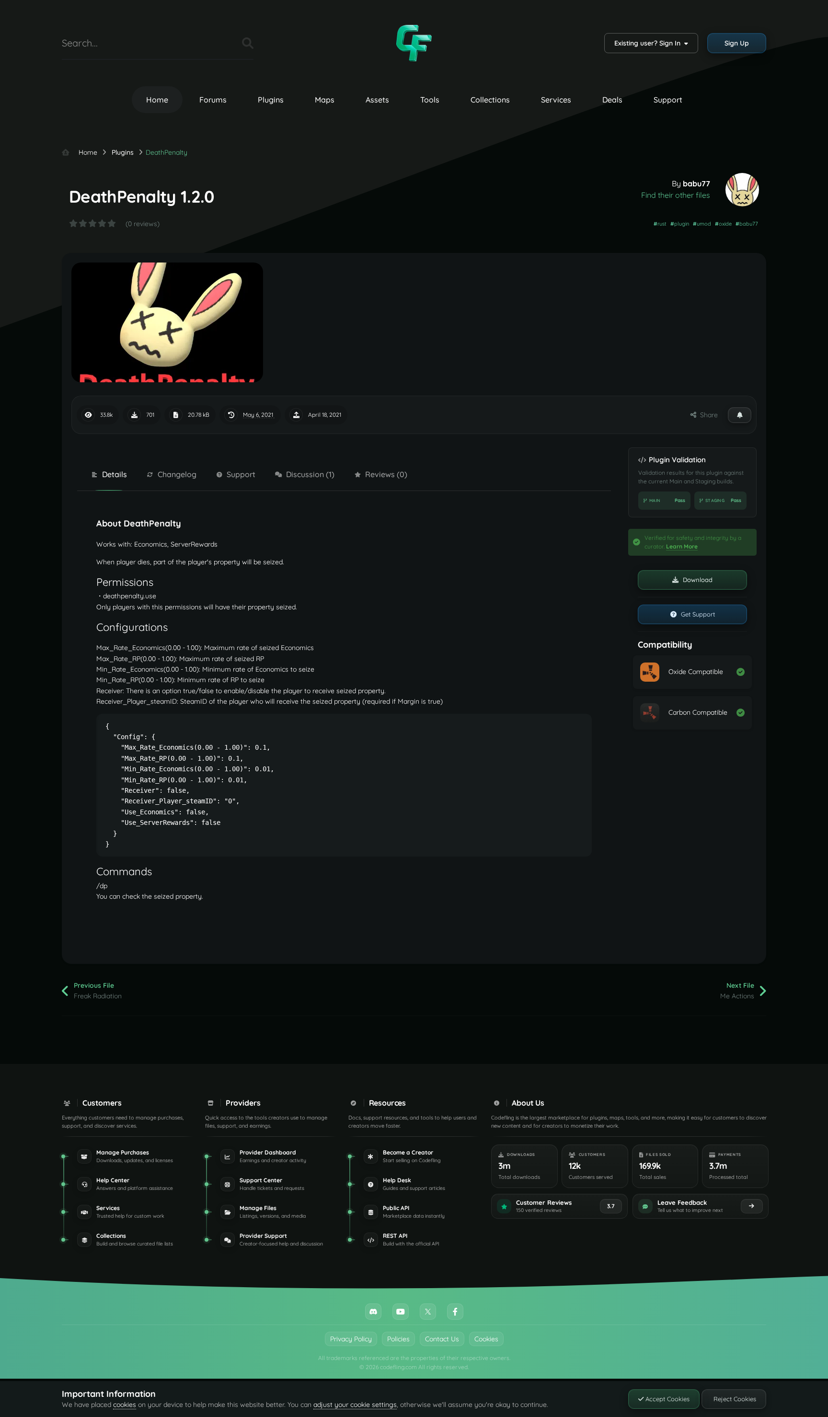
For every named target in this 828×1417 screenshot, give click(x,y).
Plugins (271, 99)
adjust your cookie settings (355, 1404)
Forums (213, 99)
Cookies (486, 1339)
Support (668, 99)
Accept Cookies (667, 1399)
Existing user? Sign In (649, 43)
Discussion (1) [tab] (310, 474)
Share (707, 415)
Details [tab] (114, 474)
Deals (612, 99)
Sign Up (736, 43)
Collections (490, 99)
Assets (377, 99)
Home (157, 99)
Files (223, 42)
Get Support (697, 614)
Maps (324, 99)
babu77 (696, 183)
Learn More (682, 546)
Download (697, 579)
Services (556, 99)
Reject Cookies (734, 1399)
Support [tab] (241, 474)
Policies (398, 1339)
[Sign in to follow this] (739, 415)
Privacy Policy (351, 1339)
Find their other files (675, 195)
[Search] (247, 43)
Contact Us (442, 1339)
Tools (429, 99)
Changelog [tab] (177, 474)
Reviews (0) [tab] (386, 474)
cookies (124, 1404)
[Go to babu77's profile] (742, 189)
